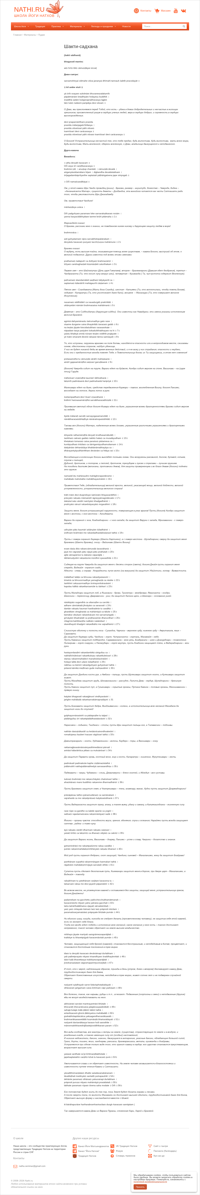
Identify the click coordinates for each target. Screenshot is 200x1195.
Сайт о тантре (161, 1146)
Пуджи (41, 35)
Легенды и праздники (102, 26)
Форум (119, 1151)
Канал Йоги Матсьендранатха (93, 1146)
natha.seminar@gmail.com (32, 1166)
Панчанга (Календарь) (165, 1151)
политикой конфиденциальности (150, 1181)
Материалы (76, 26)
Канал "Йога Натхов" (88, 1151)
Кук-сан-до (159, 1155)
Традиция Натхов (87, 1156)
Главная (17, 35)
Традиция (40, 26)
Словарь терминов (125, 1155)
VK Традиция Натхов (126, 1146)
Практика (56, 26)
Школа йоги (20, 26)
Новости (126, 26)
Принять (140, 1187)
